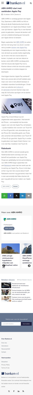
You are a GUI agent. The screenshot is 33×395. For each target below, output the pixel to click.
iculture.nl (19, 87)
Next (29, 265)
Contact (3, 352)
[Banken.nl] (19, 2)
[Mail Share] (29, 195)
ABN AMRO (20, 42)
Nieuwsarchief (5, 349)
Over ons (4, 343)
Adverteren (4, 346)
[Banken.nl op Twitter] (9, 391)
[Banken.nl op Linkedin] (19, 391)
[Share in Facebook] (10, 195)
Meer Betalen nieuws (25, 280)
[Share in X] (16, 195)
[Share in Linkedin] (23, 195)
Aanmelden (26, 324)
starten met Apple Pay (19, 48)
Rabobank (7, 165)
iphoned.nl (7, 90)
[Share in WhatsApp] (4, 195)
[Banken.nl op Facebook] (14, 391)
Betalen (15, 186)
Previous (3, 265)
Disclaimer (4, 362)
